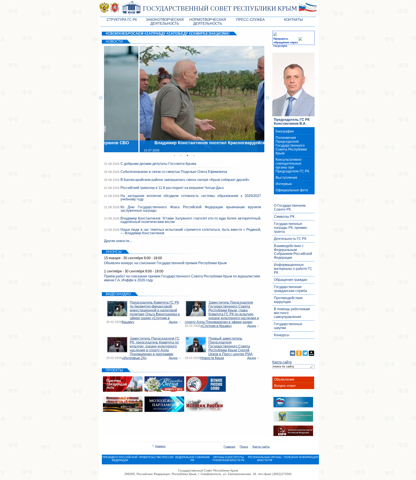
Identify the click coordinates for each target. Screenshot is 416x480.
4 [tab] (194, 155)
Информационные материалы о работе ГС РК (293, 268)
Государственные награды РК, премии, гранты (290, 227)
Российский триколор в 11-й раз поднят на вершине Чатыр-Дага (172, 188)
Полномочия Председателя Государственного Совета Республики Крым (291, 145)
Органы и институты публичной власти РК (228, 459)
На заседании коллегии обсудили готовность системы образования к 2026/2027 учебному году (190, 197)
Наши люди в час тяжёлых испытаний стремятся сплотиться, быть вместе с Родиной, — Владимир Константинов (190, 231)
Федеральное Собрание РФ (192, 459)
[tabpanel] (184, 98)
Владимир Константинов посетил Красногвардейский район (185, 142)
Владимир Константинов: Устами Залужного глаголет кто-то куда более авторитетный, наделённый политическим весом (190, 220)
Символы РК (284, 216)
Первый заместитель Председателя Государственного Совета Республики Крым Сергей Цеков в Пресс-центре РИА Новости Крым (226, 348)
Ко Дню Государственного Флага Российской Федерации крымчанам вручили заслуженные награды (190, 208)
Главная (229, 446)
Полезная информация (301, 457)
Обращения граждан (290, 280)
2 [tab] (181, 155)
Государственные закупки (288, 326)
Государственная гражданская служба (290, 289)
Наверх (160, 446)
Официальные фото (292, 190)
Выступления (286, 177)
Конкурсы (281, 335)
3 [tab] (187, 155)
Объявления (284, 379)
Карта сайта (282, 362)
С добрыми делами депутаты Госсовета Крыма (158, 163)
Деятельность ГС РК (290, 239)
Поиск (244, 446)
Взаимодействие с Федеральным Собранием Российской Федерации (293, 251)
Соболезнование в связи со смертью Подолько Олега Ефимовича (173, 172)
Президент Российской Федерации (120, 459)
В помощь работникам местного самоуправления (292, 313)
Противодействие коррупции (288, 300)
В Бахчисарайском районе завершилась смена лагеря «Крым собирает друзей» (184, 180)
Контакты (293, 19)
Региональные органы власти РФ (265, 459)
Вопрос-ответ (285, 386)
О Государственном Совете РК (290, 207)
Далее (173, 322)
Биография (285, 131)
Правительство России (156, 457)
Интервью (284, 184)
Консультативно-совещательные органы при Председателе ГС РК (292, 165)
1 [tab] (174, 155)
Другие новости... (118, 241)
